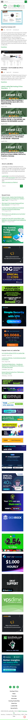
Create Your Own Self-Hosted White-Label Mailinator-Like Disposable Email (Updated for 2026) (14, 220)
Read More (4, 47)
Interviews (14, 698)
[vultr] (14, 234)
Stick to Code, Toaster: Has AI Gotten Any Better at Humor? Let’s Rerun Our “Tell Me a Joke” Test (13, 198)
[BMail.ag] (14, 295)
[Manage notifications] (24, 717)
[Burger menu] (2, 2)
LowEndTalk (5, 176)
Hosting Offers (14, 691)
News (14, 693)
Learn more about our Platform (9, 182)
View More (4, 88)
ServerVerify (11, 177)
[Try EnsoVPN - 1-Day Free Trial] (14, 316)
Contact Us (9, 714)
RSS (23, 714)
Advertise (14, 703)
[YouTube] (18, 687)
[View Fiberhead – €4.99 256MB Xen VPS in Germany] (12, 65)
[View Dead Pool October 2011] (12, 24)
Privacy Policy (16, 714)
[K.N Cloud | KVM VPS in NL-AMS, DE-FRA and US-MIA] (14, 338)
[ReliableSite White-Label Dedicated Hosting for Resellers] (14, 254)
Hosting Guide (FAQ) (14, 701)
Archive (3, 714)
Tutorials (14, 696)
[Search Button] (26, 2)
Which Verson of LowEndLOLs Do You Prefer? (13, 214)
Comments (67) (16, 29)
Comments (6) (15, 72)
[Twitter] (14, 687)
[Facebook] (10, 687)
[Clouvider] (14, 275)
